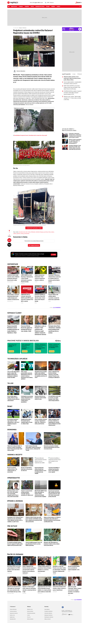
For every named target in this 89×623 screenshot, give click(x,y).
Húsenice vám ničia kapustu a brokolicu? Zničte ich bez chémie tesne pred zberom (51, 544)
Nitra (32, 6)
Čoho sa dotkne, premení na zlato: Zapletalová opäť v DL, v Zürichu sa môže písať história (41, 421)
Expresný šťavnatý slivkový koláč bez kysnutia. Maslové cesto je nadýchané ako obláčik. (40, 470)
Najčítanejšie (66, 74)
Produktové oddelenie (48, 611)
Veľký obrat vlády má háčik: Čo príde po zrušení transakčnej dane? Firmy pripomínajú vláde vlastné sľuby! (14, 448)
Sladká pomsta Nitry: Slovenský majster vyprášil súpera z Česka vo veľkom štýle (26, 421)
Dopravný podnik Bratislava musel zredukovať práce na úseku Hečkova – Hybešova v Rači (13, 329)
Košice (58, 6)
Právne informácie (13, 609)
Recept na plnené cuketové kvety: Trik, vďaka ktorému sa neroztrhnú (12, 470)
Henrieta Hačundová (21, 71)
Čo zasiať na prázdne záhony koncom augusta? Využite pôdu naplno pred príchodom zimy (15, 544)
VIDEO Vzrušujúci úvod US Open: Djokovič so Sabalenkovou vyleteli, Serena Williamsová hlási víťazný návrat (54, 422)
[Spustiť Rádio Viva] (71, 28)
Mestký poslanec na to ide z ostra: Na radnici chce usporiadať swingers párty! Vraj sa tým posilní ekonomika (12, 493)
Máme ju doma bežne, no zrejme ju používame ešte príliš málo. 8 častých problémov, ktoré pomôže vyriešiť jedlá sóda (52, 519)
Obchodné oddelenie (48, 613)
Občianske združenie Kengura (37, 232)
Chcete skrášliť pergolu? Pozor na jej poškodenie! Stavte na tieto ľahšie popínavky (34, 544)
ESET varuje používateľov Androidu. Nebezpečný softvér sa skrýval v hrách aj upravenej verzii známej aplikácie (26, 375)
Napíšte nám (12, 617)
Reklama (29, 606)
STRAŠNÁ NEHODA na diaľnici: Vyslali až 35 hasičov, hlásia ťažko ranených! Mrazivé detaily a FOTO (72, 92)
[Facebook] (63, 607)
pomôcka (46, 232)
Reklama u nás (30, 609)
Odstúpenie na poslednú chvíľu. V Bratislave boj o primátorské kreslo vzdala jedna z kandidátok (27, 399)
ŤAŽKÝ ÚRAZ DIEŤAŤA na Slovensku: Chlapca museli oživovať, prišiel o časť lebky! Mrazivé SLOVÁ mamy (72, 87)
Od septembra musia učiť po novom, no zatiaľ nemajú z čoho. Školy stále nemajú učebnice (54, 398)
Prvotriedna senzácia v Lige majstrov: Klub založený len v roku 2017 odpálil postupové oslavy (13, 422)
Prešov (53, 6)
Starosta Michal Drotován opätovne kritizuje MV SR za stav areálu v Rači (26, 328)
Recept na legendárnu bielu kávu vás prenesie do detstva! (26, 469)
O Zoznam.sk (12, 606)
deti (26, 232)
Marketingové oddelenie (48, 617)
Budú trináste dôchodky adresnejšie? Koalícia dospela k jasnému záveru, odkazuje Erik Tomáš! (33, 448)
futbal (29, 232)
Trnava (21, 6)
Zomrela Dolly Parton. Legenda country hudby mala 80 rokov (40, 398)
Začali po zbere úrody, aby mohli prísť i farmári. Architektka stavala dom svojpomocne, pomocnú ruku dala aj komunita (34, 519)
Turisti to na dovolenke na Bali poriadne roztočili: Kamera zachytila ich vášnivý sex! (27, 493)
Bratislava (14, 6)
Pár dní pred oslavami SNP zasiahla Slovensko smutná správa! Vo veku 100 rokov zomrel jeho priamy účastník (54, 493)
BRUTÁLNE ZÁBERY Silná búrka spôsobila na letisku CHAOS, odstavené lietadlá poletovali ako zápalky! (41, 493)
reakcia (52, 232)
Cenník (28, 615)
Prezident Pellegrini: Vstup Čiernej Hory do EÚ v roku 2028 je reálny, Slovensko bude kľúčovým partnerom (75, 147)
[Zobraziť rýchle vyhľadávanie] (80, 6)
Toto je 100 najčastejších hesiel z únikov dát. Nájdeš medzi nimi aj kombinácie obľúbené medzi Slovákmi (13, 374)
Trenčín (27, 6)
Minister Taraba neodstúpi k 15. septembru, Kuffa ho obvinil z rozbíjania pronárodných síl (75, 141)
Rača (49, 232)
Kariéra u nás (12, 615)
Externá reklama (30, 611)
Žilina (47, 6)
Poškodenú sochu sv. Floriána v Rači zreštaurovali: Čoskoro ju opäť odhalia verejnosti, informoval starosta (40, 330)
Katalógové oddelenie (48, 615)
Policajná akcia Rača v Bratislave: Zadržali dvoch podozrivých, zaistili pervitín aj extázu (54, 329)
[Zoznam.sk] (65, 614)
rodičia (14, 233)
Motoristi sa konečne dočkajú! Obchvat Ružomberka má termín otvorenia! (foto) (51, 447)
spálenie (18, 233)
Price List (28, 617)
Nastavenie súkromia (14, 613)
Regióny (20, 27)
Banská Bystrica (40, 6)
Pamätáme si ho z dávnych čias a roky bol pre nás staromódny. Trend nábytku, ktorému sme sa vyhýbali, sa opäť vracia (15, 519)
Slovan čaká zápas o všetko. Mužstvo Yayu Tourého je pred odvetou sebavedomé (13, 398)
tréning (22, 233)
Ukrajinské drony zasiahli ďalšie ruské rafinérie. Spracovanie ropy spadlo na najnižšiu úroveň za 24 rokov (41, 374)
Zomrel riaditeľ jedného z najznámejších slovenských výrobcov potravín (72, 82)
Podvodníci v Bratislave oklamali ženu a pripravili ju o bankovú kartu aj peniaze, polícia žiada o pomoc (75, 135)
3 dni (73, 74)
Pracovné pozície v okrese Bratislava (23, 341)
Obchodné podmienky (31, 613)
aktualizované (22, 232)
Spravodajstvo (47, 609)
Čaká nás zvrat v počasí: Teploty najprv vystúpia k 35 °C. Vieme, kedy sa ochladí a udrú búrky (72, 98)
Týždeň (79, 74)
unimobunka (26, 233)
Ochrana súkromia (13, 611)
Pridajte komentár (34, 245)
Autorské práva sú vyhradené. (67, 611)
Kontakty (46, 606)
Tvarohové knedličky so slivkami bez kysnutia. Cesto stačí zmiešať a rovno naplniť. (54, 470)
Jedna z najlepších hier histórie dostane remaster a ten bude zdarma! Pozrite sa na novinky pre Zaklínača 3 (54, 374)
